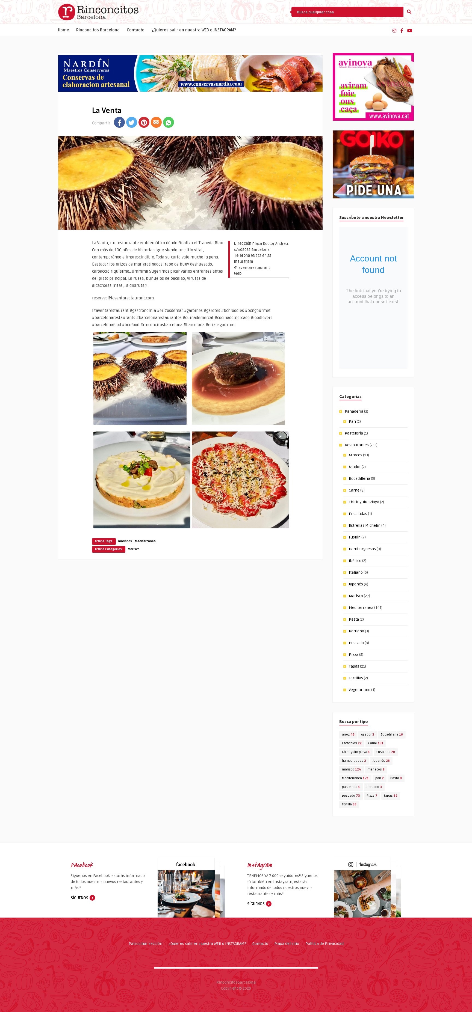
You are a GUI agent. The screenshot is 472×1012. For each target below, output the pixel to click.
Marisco (134, 549)
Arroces (355, 455)
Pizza (353, 654)
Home (63, 30)
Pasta (354, 619)
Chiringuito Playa (364, 502)
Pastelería (354, 433)
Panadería (354, 411)
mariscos (125, 541)
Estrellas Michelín (364, 525)
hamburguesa (354, 761)
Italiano (356, 572)
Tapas (354, 666)
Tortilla (349, 804)
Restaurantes (357, 445)
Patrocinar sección (145, 943)
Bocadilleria (359, 478)
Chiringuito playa (356, 752)
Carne (354, 490)
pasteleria (351, 787)
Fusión (355, 537)
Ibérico (355, 560)
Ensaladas (358, 513)
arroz (348, 735)
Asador (355, 467)
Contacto (135, 30)
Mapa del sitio (287, 943)
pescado (351, 796)
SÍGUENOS (79, 898)
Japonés (356, 584)
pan (379, 778)
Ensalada (385, 752)
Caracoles (352, 743)
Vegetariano (359, 689)
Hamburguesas (362, 549)
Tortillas (356, 678)
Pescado (356, 643)
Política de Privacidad (324, 943)
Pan (352, 421)
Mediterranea (145, 541)
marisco (351, 769)
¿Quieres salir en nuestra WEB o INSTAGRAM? (194, 30)
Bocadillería (392, 735)
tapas (390, 796)
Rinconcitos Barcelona (98, 30)
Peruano (356, 631)
